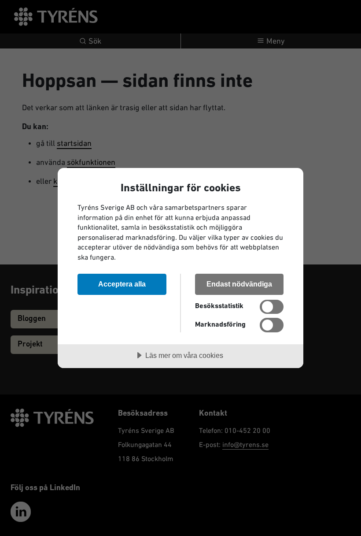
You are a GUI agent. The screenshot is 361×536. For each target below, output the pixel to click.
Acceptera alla (122, 284)
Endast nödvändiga (239, 284)
